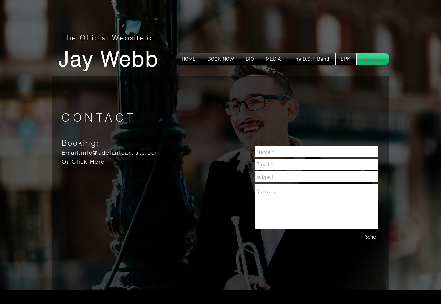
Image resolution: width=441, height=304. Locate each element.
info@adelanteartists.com (120, 152)
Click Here (88, 161)
